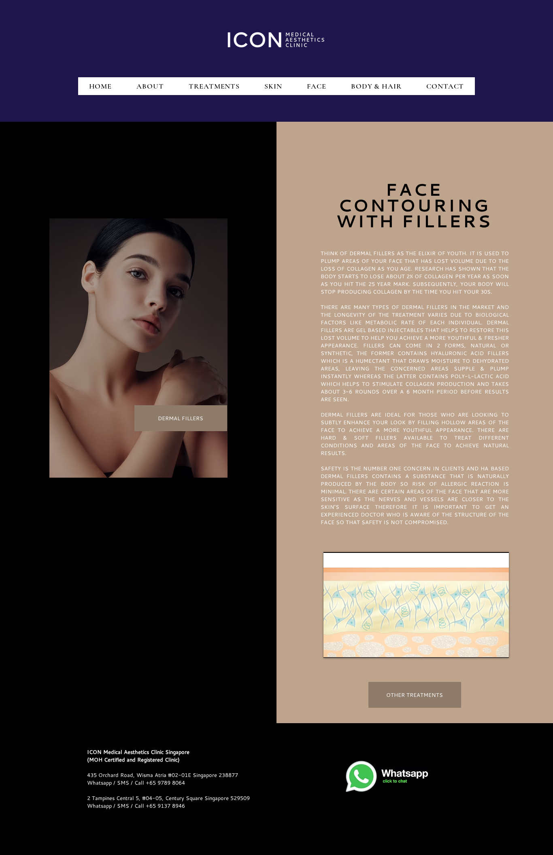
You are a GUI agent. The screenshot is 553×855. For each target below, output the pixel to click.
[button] (180, 418)
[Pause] (334, 646)
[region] (138, 348)
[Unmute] (347, 646)
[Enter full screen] (498, 646)
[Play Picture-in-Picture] (484, 646)
